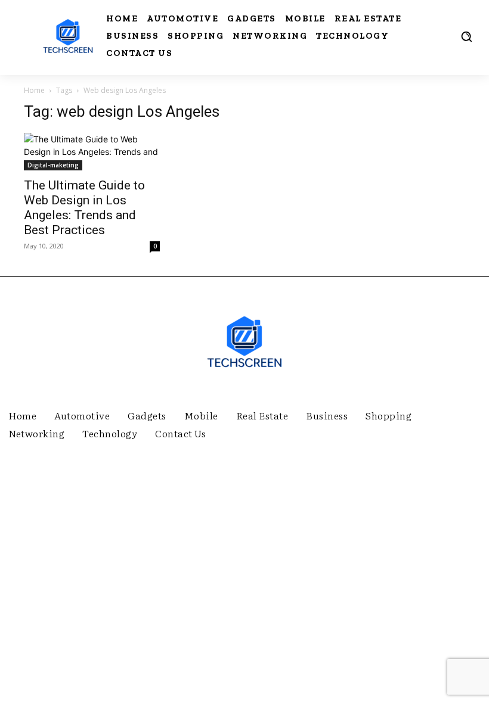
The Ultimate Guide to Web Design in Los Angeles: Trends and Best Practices (84, 207)
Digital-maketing (53, 165)
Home (34, 90)
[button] (466, 36)
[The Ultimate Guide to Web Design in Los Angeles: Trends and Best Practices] (92, 151)
